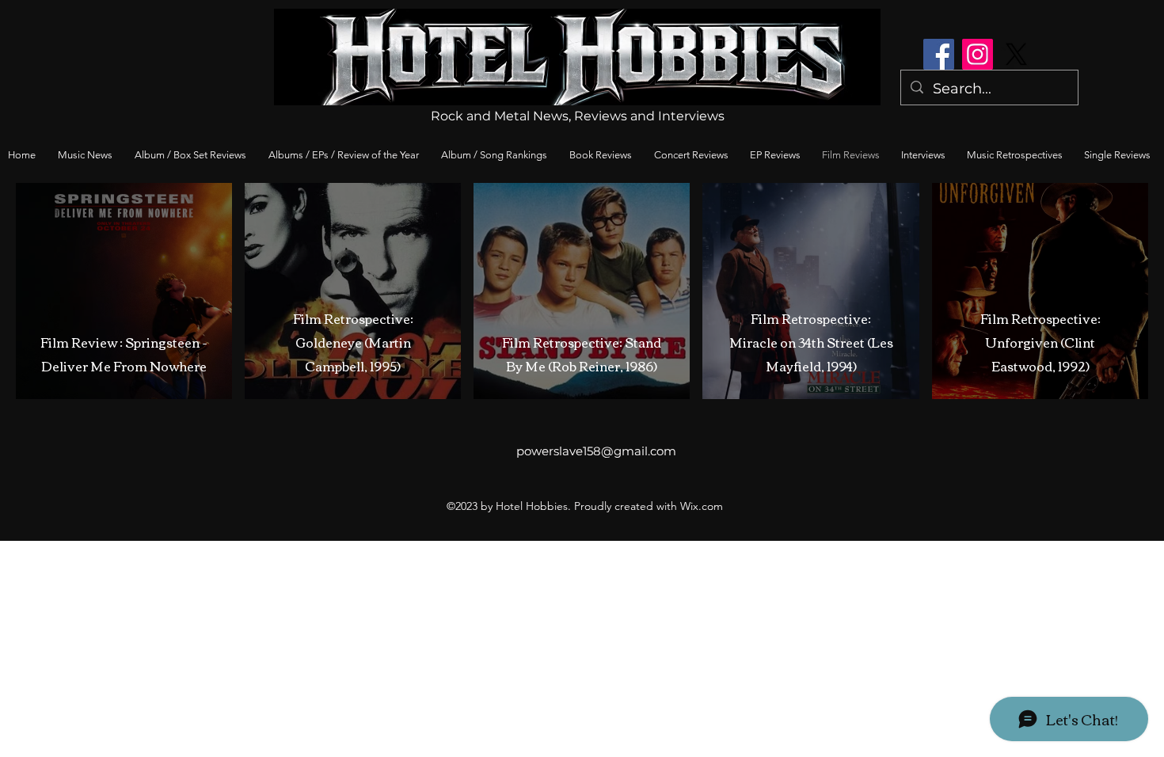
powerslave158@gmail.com (596, 450)
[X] (1016, 54)
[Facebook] (938, 54)
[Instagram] (977, 54)
